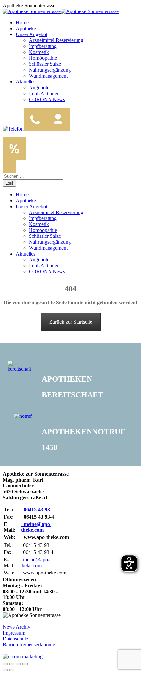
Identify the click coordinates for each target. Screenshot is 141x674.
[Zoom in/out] (25, 664)
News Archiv (16, 627)
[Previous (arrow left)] (5, 670)
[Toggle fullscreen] (18, 664)
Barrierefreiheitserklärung (29, 644)
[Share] (11, 664)
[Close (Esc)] (5, 664)
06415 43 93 (35, 509)
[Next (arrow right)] (11, 670)
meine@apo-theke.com (36, 527)
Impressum (14, 633)
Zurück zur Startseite (70, 322)
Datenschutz (15, 638)
